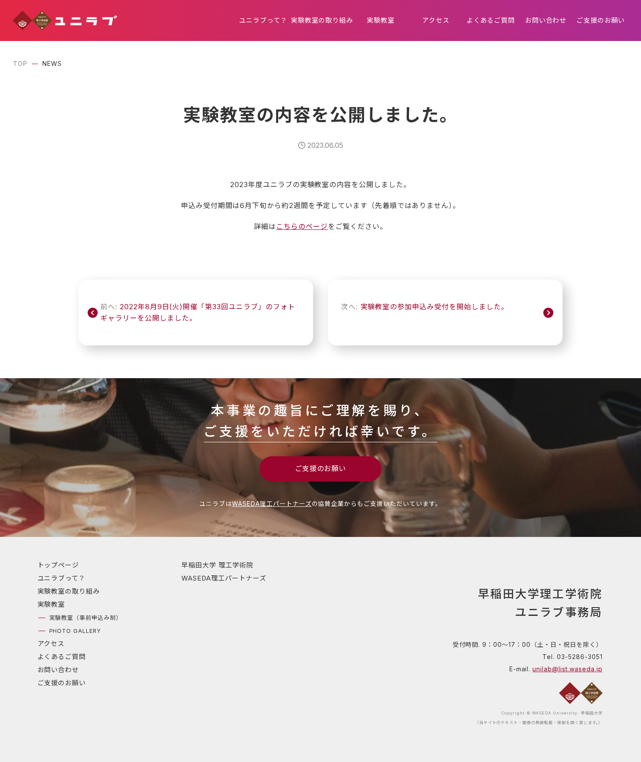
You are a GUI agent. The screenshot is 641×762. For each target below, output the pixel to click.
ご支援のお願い (600, 20)
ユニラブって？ (263, 20)
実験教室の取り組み (322, 20)
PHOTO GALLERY (75, 630)
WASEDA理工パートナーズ (271, 503)
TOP (20, 63)
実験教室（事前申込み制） (86, 617)
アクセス (436, 20)
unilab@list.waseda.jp (567, 669)
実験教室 (381, 20)
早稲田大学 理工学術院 (217, 565)
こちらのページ (302, 226)
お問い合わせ (546, 20)
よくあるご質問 (491, 20)
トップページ (58, 565)
